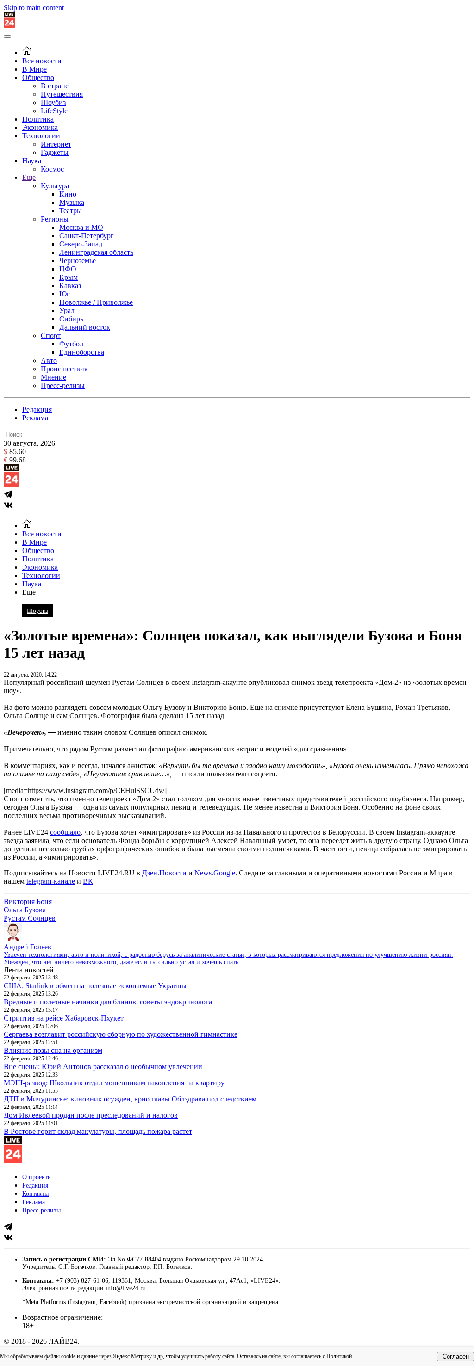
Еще (29, 177)
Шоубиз (53, 102)
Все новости (42, 61)
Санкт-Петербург (86, 236)
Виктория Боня (28, 901)
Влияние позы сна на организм (53, 1050)
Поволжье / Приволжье (96, 302)
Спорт (51, 335)
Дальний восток (84, 327)
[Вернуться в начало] (9, 26)
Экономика (40, 127)
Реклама (35, 418)
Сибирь (71, 319)
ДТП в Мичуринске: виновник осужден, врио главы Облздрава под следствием (130, 1099)
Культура (55, 186)
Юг (64, 294)
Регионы (55, 219)
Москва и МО (81, 227)
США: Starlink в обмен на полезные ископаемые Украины (95, 986)
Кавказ (70, 285)
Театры (70, 211)
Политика (38, 119)
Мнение (53, 377)
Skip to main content (34, 8)
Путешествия (62, 94)
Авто (49, 360)
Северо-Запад (80, 244)
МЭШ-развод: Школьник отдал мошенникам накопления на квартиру (114, 1083)
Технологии (41, 136)
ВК (88, 881)
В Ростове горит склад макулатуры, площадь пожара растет (98, 1131)
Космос (52, 169)
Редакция (37, 409)
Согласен (456, 1356)
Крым (68, 277)
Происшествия (64, 369)
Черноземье (77, 261)
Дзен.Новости (164, 873)
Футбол (71, 344)
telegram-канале (50, 881)
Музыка (71, 202)
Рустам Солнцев (30, 918)
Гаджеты (55, 152)
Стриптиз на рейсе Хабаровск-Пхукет (64, 1018)
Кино (67, 194)
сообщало (65, 832)
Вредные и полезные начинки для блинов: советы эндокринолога (108, 1002)
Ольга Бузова (25, 910)
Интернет (56, 144)
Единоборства (81, 352)
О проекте (36, 1177)
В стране (55, 86)
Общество (38, 77)
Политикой (339, 1356)
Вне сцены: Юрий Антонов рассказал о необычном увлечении (103, 1067)
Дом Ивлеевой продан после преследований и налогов (91, 1115)
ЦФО (67, 269)
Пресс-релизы (63, 385)
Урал (67, 310)
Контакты (35, 1193)
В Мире (34, 69)
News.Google (214, 873)
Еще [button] (29, 592)
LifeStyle (54, 111)
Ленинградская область (96, 252)
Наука (31, 161)
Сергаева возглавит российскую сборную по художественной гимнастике (120, 1034)
